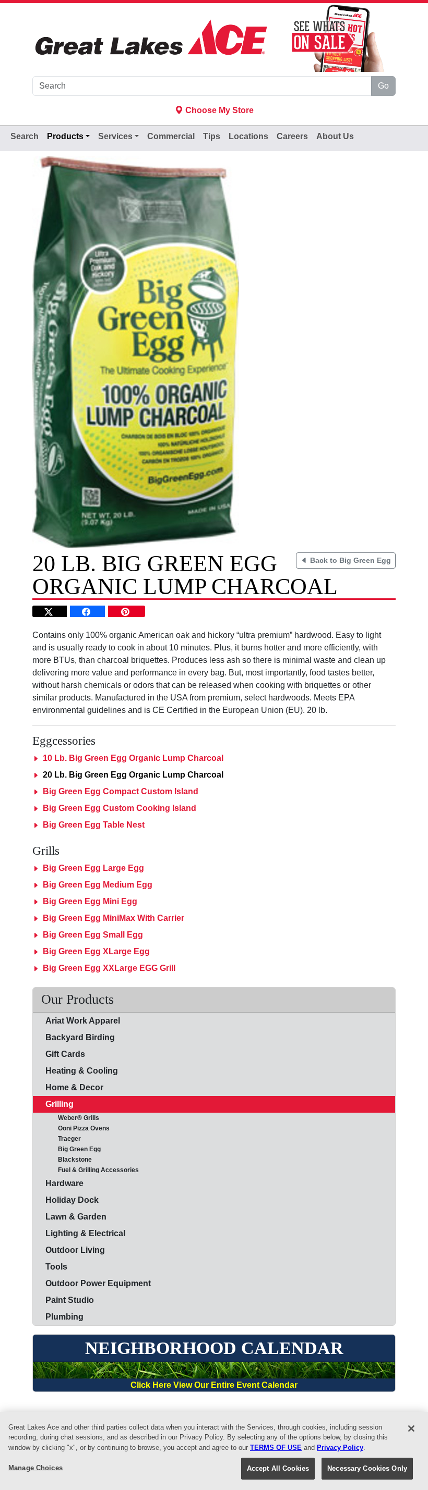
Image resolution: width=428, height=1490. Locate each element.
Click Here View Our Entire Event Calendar (214, 1385)
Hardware (64, 1183)
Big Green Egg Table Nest (94, 824)
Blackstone (68, 1159)
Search (24, 136)
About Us (335, 136)
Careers (292, 136)
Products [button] (65, 136)
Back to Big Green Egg (349, 560)
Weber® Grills (72, 1118)
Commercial (171, 136)
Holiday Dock (72, 1200)
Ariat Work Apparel (82, 1020)
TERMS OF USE (276, 1447)
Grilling (59, 1104)
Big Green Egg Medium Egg (97, 884)
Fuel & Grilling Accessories (92, 1170)
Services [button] (115, 136)
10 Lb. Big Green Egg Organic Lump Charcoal (133, 758)
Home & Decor (74, 1087)
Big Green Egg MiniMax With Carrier (113, 918)
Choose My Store (218, 110)
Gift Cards (65, 1054)
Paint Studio (69, 1300)
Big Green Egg (73, 1149)
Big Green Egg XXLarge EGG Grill (109, 968)
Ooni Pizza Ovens (77, 1128)
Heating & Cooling (81, 1070)
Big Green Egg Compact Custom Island (120, 791)
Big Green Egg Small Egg (93, 934)
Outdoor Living (75, 1250)
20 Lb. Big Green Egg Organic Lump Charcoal (133, 774)
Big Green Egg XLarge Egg (96, 951)
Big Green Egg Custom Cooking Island (119, 808)
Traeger (63, 1138)
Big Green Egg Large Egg (93, 868)
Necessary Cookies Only (367, 1468)
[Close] (411, 1428)
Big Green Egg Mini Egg (90, 901)
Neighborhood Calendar (214, 1348)
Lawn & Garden (75, 1216)
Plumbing (64, 1316)
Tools (56, 1266)
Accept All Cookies (278, 1468)
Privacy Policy (340, 1447)
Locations (248, 136)
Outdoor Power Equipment (98, 1283)
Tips (211, 136)
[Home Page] (151, 37)
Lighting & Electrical (85, 1233)
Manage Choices (35, 1468)
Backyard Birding (80, 1037)
